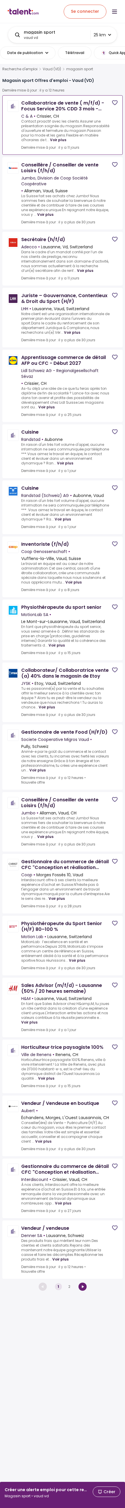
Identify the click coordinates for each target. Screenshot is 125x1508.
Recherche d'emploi (20, 69)
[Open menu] (114, 11)
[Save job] (115, 102)
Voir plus (58, 139)
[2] (82, 1287)
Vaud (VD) (52, 69)
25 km (100, 35)
